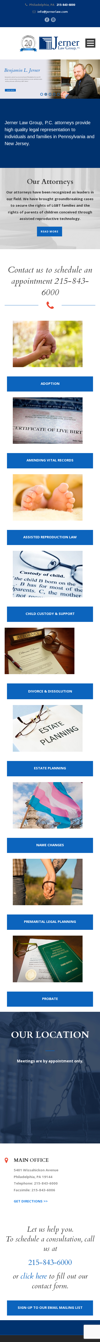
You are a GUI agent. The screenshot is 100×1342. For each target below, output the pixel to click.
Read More (49, 231)
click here (33, 1276)
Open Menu (90, 43)
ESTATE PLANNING (50, 768)
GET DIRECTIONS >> (31, 1201)
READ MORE (11, 90)
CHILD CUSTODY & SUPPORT (50, 613)
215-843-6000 (66, 5)
